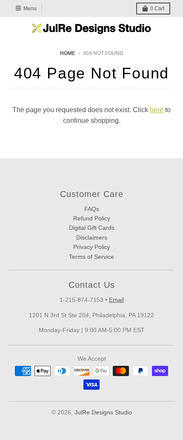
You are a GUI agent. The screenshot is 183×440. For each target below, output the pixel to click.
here (156, 109)
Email (116, 299)
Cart (157, 9)
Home (67, 53)
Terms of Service (91, 256)
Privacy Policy (91, 246)
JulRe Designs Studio (103, 412)
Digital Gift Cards (91, 227)
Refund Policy (91, 218)
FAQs (91, 209)
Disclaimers (91, 237)
